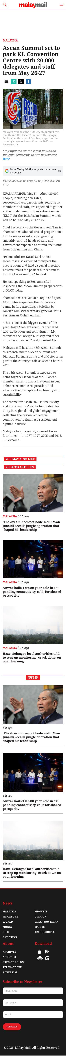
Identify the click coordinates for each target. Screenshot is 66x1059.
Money (7, 927)
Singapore (10, 916)
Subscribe (11, 1026)
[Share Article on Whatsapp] (13, 83)
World (8, 921)
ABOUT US (9, 957)
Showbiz (41, 911)
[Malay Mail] (33, 7)
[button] (59, 170)
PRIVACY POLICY (14, 962)
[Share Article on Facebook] (28, 83)
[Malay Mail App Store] (39, 954)
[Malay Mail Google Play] (47, 954)
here (6, 159)
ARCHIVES (9, 951)
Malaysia (10, 40)
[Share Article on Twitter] (21, 83)
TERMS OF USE (12, 967)
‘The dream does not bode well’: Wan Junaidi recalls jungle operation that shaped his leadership (31, 526)
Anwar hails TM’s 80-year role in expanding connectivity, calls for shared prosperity (32, 591)
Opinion (41, 916)
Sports (40, 927)
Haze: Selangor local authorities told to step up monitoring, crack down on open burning (32, 657)
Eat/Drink (10, 937)
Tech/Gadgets (45, 932)
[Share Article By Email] (6, 83)
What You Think (46, 921)
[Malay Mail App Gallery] (40, 961)
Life (6, 932)
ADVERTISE (10, 972)
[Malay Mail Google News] (47, 961)
